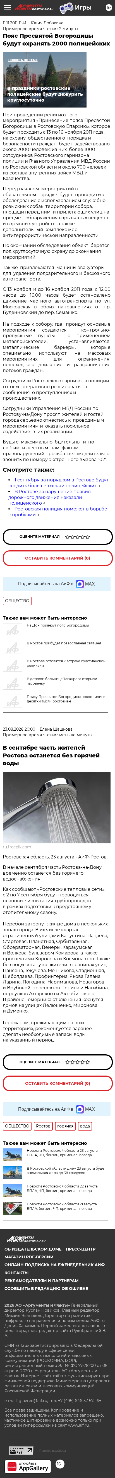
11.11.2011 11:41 (14, 22)
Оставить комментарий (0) (57, 558)
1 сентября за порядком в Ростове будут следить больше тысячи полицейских (58, 482)
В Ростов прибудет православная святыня (64, 643)
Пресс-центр (80, 1249)
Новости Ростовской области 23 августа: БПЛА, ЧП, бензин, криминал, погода (63, 1152)
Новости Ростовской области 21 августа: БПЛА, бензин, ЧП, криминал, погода (62, 1206)
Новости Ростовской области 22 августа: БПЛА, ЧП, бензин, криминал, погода (63, 1188)
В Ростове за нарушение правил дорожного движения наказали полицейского (49, 497)
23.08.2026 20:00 (19, 729)
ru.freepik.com (17, 847)
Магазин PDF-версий (29, 1256)
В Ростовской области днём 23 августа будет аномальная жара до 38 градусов (66, 1170)
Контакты (16, 1272)
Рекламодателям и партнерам (41, 1280)
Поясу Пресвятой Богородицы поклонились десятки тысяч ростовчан (66, 699)
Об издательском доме (32, 1249)
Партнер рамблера (52, 1450)
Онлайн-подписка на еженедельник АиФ (54, 1264)
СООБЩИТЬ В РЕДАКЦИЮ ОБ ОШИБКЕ (46, 1288)
